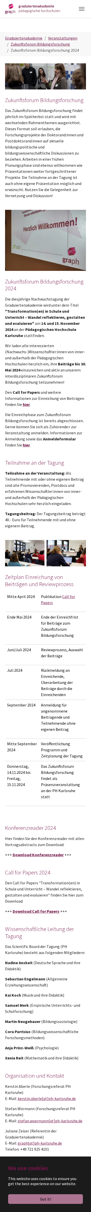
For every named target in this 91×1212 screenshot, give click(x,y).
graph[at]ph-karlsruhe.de (40, 1143)
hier (26, 404)
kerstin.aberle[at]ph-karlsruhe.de (47, 1098)
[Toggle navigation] (81, 9)
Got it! (45, 1199)
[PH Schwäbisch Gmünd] (32, 9)
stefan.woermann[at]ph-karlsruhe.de (50, 1120)
